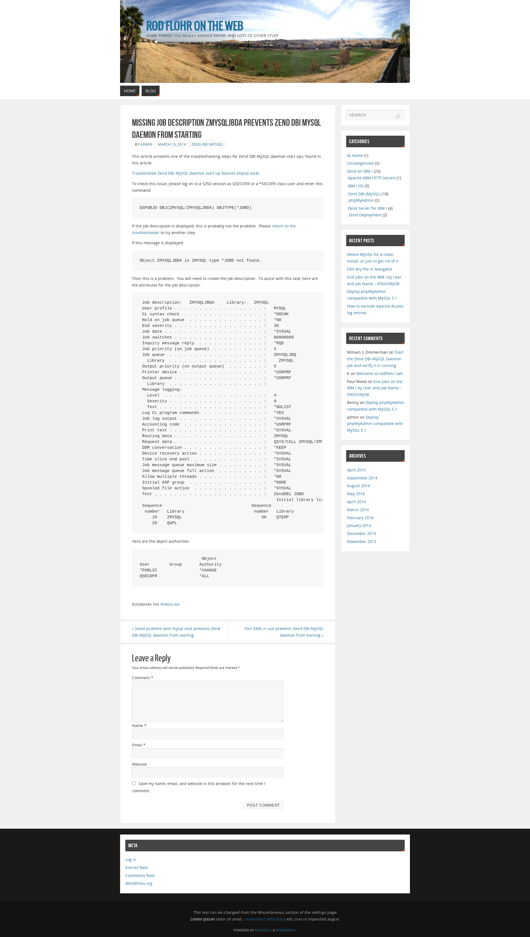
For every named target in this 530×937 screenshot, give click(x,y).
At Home (355, 155)
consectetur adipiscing (264, 919)
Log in (130, 859)
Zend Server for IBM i (367, 208)
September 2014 (362, 478)
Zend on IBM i (360, 171)
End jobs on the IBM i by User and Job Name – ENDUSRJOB (374, 388)
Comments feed (140, 875)
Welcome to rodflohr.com (379, 373)
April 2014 (356, 501)
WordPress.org (138, 883)
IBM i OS (356, 185)
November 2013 (361, 541)
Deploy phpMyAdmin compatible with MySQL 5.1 (375, 423)
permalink (170, 604)
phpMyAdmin (361, 200)
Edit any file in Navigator (370, 269)
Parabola (263, 930)
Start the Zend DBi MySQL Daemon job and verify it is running (375, 359)
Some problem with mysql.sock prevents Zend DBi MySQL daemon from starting (176, 632)
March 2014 (358, 509)
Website (139, 764)
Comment (142, 677)
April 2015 (356, 470)
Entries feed (136, 867)
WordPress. (286, 930)
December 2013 (361, 533)
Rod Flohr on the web (194, 26)
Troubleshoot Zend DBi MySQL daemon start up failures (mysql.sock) (195, 173)
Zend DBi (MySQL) (207, 144)
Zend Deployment (365, 214)
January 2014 (359, 525)
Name (139, 725)
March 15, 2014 (172, 144)
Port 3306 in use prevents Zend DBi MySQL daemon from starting (284, 632)
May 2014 (356, 493)
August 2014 (358, 485)
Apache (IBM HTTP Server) (372, 177)
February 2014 (360, 517)
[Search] (398, 116)
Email (138, 744)
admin (146, 144)
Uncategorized (360, 163)
